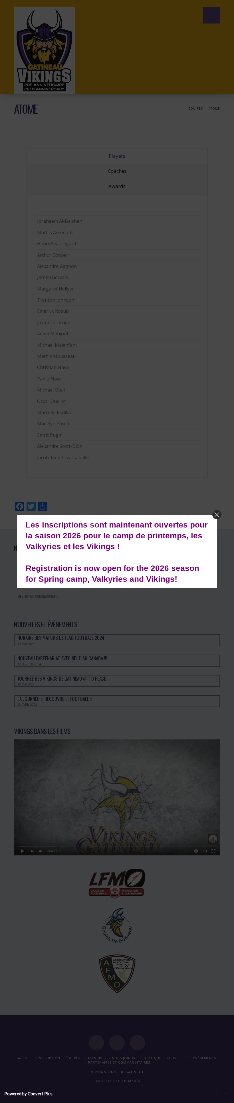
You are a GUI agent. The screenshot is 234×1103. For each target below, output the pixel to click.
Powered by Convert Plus (28, 1093)
